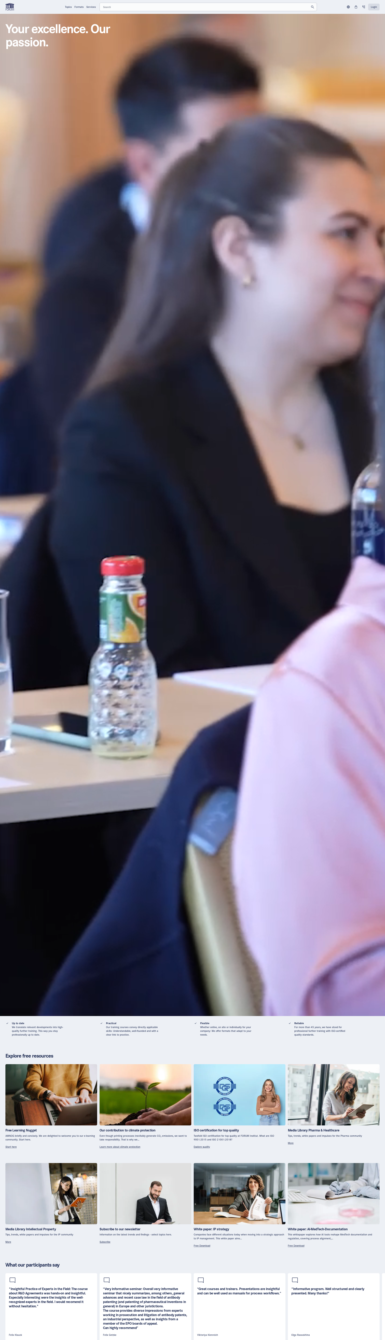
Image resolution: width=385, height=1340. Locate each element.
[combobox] (208, 7)
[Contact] (363, 7)
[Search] (313, 7)
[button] (348, 7)
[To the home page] (9, 6)
